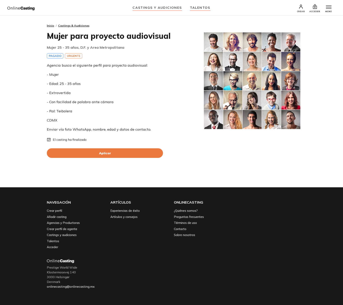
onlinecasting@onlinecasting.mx (71, 286)
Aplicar (105, 153)
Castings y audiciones (157, 8)
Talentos (200, 8)
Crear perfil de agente (62, 229)
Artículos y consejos (124, 217)
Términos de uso (185, 223)
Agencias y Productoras (63, 223)
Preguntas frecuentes (189, 217)
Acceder (52, 247)
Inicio (50, 25)
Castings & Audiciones (73, 25)
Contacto (180, 229)
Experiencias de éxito (125, 211)
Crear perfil (54, 211)
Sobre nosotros (184, 235)
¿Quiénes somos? (186, 211)
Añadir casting (56, 217)
